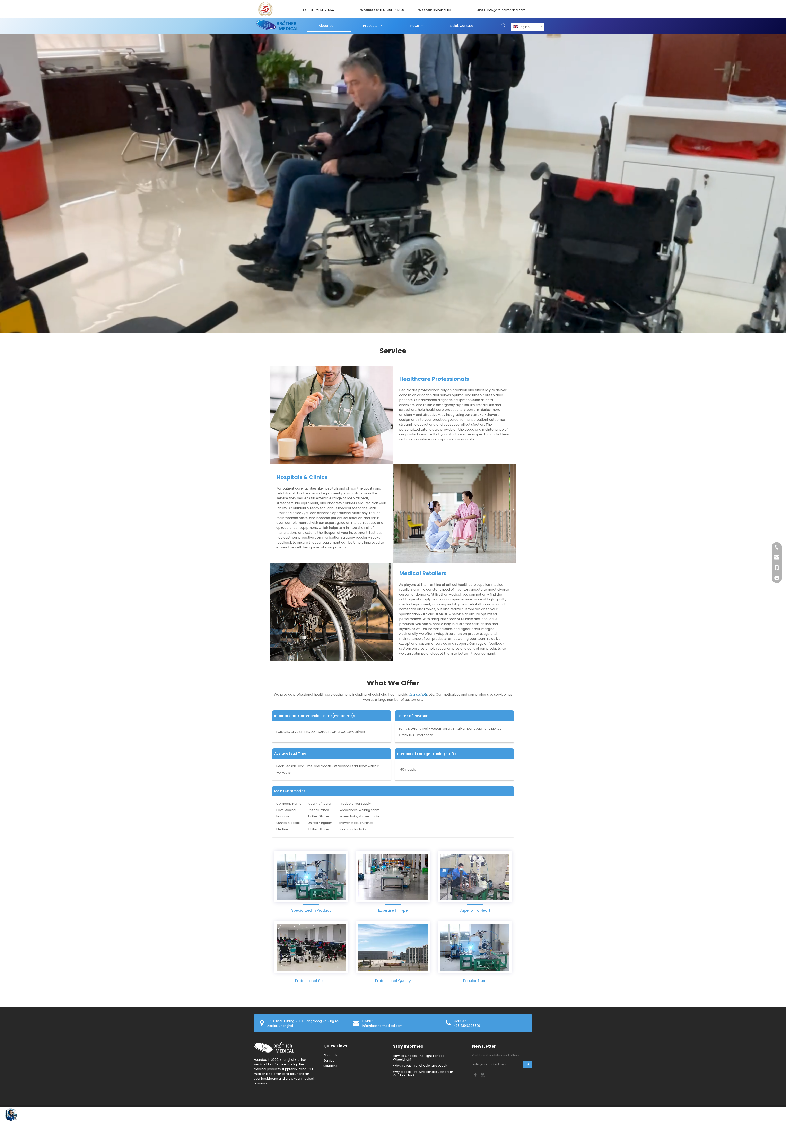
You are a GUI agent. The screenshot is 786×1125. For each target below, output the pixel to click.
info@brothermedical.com (506, 10)
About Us (330, 1055)
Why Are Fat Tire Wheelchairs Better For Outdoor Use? (423, 1074)
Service (328, 1060)
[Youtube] (483, 1074)
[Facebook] (476, 1074)
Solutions (330, 1066)
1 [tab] (99, 323)
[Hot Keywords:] (503, 25)
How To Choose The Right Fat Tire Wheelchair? (418, 1058)
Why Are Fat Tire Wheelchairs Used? (420, 1065)
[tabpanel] (393, 183)
